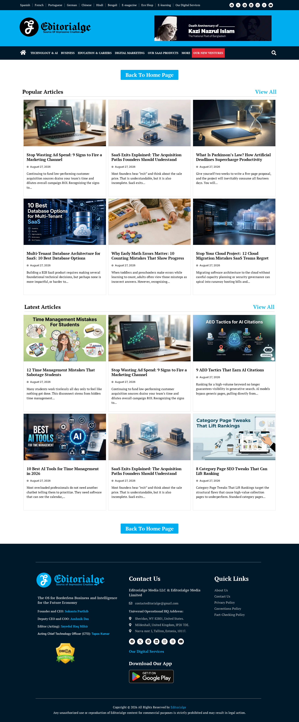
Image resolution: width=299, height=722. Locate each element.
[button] (273, 53)
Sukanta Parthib (76, 611)
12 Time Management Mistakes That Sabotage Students (61, 372)
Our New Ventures (208, 53)
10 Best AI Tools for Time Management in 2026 (63, 471)
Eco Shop (147, 5)
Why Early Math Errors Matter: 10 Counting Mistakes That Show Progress (147, 256)
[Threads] (264, 5)
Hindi (99, 5)
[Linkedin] (251, 5)
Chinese (87, 5)
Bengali (112, 5)
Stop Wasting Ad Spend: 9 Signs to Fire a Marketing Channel (64, 157)
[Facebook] (231, 5)
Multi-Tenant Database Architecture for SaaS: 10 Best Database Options (63, 256)
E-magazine (129, 5)
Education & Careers (95, 53)
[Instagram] (257, 5)
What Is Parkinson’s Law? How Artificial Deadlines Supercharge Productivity (233, 157)
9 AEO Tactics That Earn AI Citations (230, 369)
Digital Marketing (130, 53)
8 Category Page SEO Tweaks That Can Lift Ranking (231, 471)
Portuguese (55, 5)
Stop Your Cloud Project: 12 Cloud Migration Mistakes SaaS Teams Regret (232, 256)
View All (266, 91)
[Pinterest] (244, 5)
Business (68, 53)
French (39, 5)
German (72, 5)
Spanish (25, 5)
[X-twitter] (238, 5)
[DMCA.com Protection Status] (65, 662)
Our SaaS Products (163, 53)
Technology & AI (44, 53)
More (186, 53)
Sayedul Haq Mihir (74, 626)
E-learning (164, 5)
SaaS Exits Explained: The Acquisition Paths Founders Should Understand (146, 157)
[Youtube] (270, 5)
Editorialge (178, 707)
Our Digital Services (188, 5)
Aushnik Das (79, 619)
